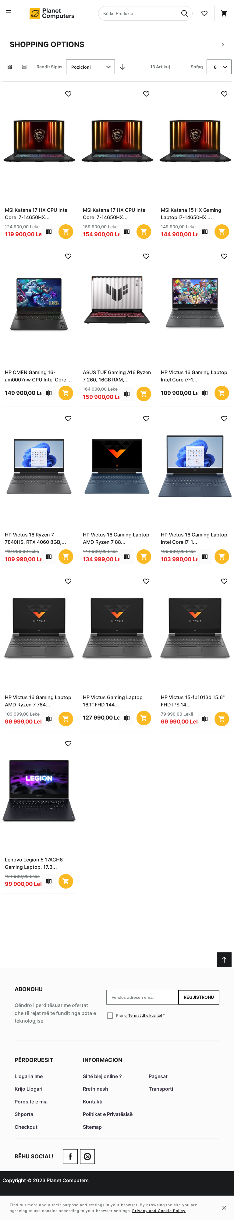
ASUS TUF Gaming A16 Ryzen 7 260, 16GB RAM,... (117, 376)
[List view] (24, 67)
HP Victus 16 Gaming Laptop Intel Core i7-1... (194, 376)
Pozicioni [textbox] (81, 67)
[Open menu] (9, 12)
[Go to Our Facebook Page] (70, 1156)
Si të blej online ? (102, 1076)
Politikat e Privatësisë (108, 1114)
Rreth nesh (95, 1089)
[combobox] (145, 13)
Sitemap (92, 1127)
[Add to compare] (48, 231)
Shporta (24, 1114)
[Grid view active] (9, 67)
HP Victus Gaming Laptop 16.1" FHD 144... (113, 701)
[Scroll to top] (224, 959)
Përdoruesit (34, 1060)
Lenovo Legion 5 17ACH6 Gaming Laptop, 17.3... (34, 863)
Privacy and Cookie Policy (159, 1210)
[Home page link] (54, 13)
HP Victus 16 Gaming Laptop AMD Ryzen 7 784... (38, 701)
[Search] (185, 13)
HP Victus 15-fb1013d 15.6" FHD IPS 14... (193, 701)
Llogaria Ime (29, 1076)
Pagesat (158, 1076)
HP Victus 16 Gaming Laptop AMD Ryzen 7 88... (116, 538)
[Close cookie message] (224, 1207)
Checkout (26, 1127)
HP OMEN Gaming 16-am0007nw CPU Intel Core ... (38, 376)
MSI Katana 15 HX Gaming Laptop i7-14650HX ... (191, 213)
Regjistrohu (199, 997)
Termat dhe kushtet (145, 1015)
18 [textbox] (214, 67)
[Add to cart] (65, 231)
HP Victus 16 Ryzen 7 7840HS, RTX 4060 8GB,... (35, 538)
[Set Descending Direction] (122, 67)
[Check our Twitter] (87, 1156)
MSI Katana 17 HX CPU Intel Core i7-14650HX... (37, 213)
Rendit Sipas (49, 66)
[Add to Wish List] (68, 94)
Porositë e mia (31, 1102)
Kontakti (92, 1102)
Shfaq (197, 66)
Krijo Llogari (28, 1089)
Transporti (161, 1089)
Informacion (102, 1060)
